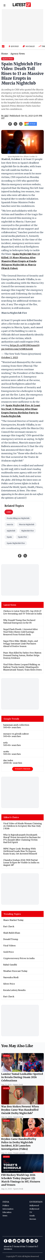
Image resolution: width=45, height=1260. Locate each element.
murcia (10, 524)
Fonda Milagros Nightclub (18, 518)
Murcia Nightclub (26, 524)
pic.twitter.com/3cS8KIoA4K (17, 349)
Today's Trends (22, 769)
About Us (8, 1246)
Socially (30, 46)
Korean (33, 1219)
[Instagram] (23, 1241)
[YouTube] (19, 1241)
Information (7, 1209)
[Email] (36, 1241)
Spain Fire (22, 537)
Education (6, 1212)
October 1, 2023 (9, 357)
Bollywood (34, 1205)
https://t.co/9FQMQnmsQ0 (25, 345)
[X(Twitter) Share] (15, 124)
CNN (9, 512)
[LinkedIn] (27, 1241)
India (5, 1202)
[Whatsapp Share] (21, 124)
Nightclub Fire (27, 531)
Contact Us (32, 1246)
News (4, 1216)
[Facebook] (6, 1241)
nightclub (11, 531)
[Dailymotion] (14, 1241)
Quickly (15, 46)
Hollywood (34, 1209)
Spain (9, 537)
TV (31, 1212)
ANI (6, 116)
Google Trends (11, 719)
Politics (5, 1205)
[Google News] (32, 1241)
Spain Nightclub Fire (16, 543)
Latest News (10, 605)
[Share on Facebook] (20, 556)
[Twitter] (10, 1241)
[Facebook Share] (10, 124)
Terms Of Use (19, 1246)
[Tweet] (25, 556)
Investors (8, 1249)
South (32, 1216)
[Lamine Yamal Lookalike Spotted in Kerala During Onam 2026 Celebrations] (22, 1071)
